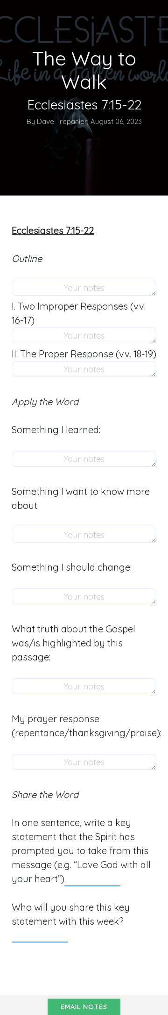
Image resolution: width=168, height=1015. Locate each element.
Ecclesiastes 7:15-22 (53, 230)
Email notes (84, 1006)
